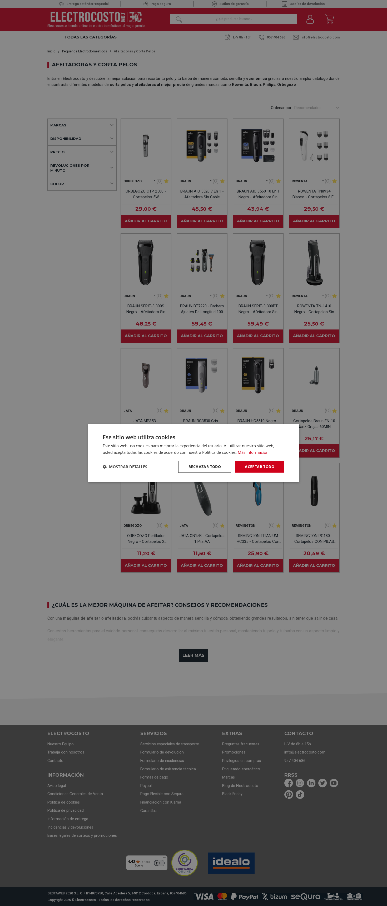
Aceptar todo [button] (259, 466)
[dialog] (193, 453)
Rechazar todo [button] (204, 466)
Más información (253, 452)
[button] (125, 466)
